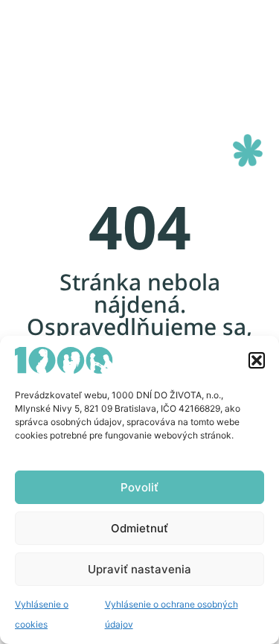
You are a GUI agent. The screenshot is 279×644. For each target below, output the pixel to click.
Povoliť (139, 487)
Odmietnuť (139, 528)
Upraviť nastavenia (139, 569)
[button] (256, 360)
